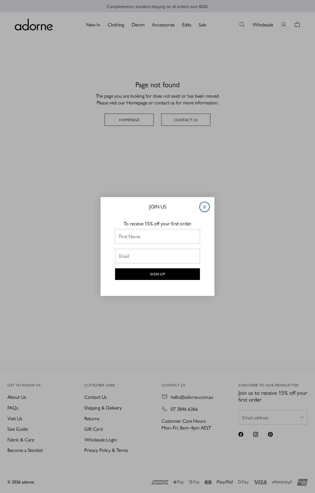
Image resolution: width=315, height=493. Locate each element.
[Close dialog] (204, 207)
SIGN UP (157, 274)
